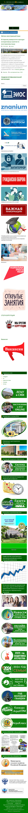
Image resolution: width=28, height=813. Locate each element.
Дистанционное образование (14, 800)
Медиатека (18, 803)
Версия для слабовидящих (10, 32)
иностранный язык (15, 72)
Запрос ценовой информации (14, 801)
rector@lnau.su (20, 2)
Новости (5, 72)
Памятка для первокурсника (7, 4)
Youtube (5, 382)
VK (3, 378)
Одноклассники (7, 380)
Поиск (3, 83)
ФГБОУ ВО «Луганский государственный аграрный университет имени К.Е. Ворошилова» (14, 809)
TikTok (4, 384)
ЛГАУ (21, 72)
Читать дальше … (20, 69)
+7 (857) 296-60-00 (9, 2)
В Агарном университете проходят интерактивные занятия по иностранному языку (13, 42)
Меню (16, 28)
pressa (12, 46)
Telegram (5, 376)
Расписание (10, 803)
